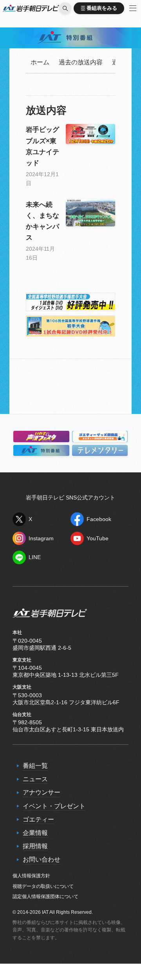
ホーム (40, 62)
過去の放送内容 (81, 62)
